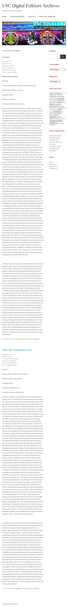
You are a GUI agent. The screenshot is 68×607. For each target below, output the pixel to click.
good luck (60, 106)
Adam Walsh (52, 150)
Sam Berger (16, 50)
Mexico (60, 113)
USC (50, 124)
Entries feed (52, 164)
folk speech (53, 102)
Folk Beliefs (18, 339)
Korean (51, 111)
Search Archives (17, 16)
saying (56, 118)
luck (61, 112)
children (59, 94)
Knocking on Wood (54, 148)
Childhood (52, 94)
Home (4, 16)
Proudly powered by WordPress (9, 603)
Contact (31, 16)
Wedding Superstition (54, 137)
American (52, 93)
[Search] (63, 57)
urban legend (61, 123)
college (51, 99)
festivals (55, 100)
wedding (53, 124)
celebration (62, 92)
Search (52, 51)
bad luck (57, 93)
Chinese (53, 96)
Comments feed (53, 166)
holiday (58, 107)
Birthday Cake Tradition (55, 135)
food (59, 102)
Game (63, 102)
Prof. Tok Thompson (47, 16)
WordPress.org (53, 168)
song (60, 118)
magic (50, 113)
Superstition (56, 120)
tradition (53, 123)
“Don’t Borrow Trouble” (55, 146)
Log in (50, 162)
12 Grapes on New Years (55, 142)
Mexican (55, 113)
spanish (63, 118)
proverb (53, 116)
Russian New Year (54, 140)
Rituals (51, 118)
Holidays (63, 107)
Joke (60, 109)
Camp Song (52, 144)
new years (51, 114)
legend (56, 111)
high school (53, 107)
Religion (59, 116)
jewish (55, 109)
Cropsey (6, 57)
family (61, 98)
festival (51, 100)
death (56, 99)
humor (51, 109)
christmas (60, 96)
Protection (56, 114)
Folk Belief (60, 100)
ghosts (58, 104)
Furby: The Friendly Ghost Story (17, 350)
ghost (52, 104)
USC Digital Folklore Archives (31, 5)
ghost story (53, 106)
